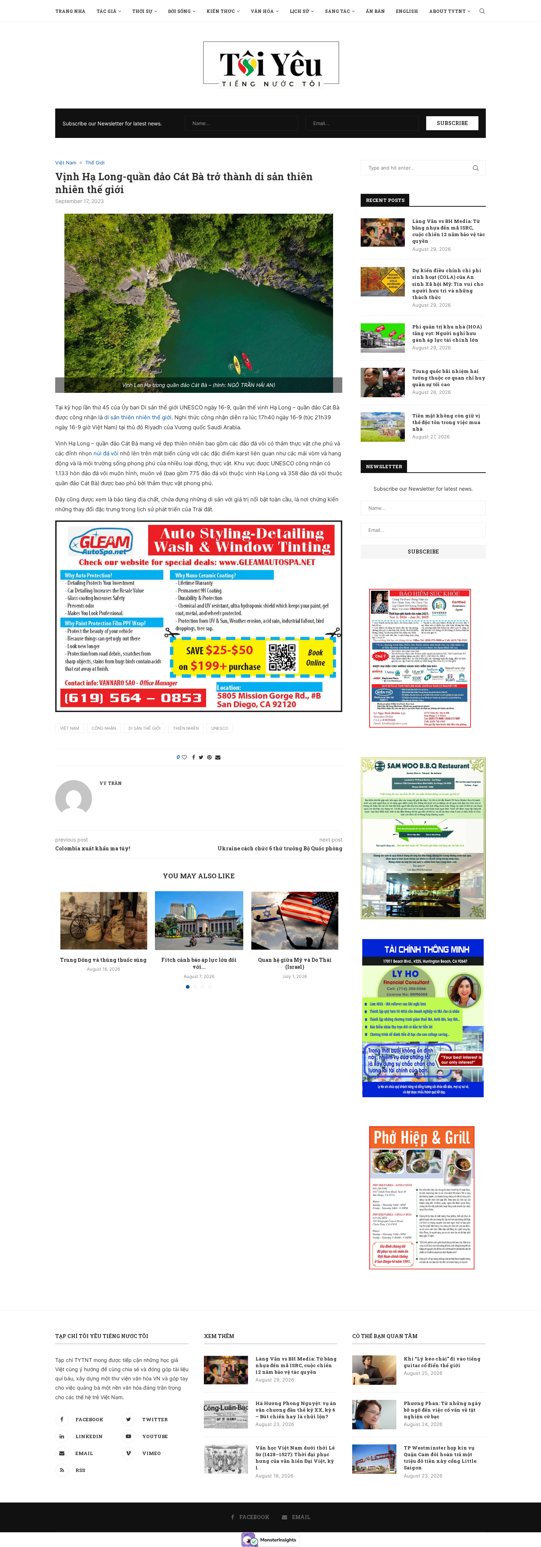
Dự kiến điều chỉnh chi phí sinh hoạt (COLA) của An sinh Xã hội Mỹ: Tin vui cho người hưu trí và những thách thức (447, 283)
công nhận (104, 728)
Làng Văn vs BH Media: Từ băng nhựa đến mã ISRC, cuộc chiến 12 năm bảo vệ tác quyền (448, 231)
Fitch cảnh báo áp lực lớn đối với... (199, 963)
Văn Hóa (262, 11)
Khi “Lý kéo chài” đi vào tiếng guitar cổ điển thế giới (442, 1362)
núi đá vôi (106, 453)
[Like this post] (184, 757)
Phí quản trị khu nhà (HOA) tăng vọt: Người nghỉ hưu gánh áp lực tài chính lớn (447, 333)
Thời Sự (142, 11)
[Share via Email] (217, 757)
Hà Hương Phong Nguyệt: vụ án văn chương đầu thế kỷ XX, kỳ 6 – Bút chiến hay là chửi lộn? (295, 1410)
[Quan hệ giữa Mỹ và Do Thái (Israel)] (295, 920)
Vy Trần (110, 783)
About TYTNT (447, 11)
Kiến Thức (220, 11)
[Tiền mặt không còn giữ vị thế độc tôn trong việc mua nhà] (383, 427)
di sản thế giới (144, 728)
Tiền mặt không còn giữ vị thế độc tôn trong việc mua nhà (446, 422)
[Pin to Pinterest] (209, 757)
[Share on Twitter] (201, 757)
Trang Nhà (70, 11)
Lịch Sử (299, 11)
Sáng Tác (337, 11)
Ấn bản (375, 11)
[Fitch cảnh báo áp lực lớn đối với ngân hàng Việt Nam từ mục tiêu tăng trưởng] (199, 920)
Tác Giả (106, 11)
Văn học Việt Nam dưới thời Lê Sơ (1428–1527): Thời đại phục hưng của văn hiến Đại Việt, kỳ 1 (295, 1457)
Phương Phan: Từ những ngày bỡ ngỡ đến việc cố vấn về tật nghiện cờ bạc (442, 1410)
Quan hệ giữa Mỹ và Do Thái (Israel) (295, 963)
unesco (219, 728)
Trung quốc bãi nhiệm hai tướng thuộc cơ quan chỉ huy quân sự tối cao (448, 378)
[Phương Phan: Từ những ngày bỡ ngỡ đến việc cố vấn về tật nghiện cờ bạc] (374, 1414)
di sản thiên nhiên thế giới (138, 417)
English (407, 11)
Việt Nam (65, 163)
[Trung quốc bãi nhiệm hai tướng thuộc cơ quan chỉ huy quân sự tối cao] (383, 382)
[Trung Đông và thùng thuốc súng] (103, 920)
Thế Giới (95, 163)
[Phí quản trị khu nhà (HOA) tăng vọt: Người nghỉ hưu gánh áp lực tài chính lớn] (383, 338)
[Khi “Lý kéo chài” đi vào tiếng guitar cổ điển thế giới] (374, 1370)
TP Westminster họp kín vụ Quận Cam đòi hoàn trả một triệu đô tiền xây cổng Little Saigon (440, 1457)
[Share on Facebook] (193, 757)
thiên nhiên (186, 728)
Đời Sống (179, 11)
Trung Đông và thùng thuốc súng (103, 959)
